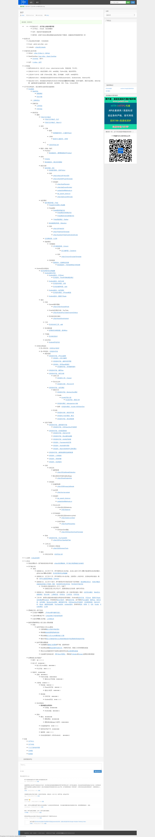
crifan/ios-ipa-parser (63, 492)
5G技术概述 (96, 582)
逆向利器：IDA (49, 168)
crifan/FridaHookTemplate (61, 232)
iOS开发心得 (58, 554)
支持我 (30, 751)
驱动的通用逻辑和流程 (52, 632)
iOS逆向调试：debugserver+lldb (67, 403)
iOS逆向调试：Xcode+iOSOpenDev (73, 406)
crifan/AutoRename (63, 184)
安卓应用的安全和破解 (60, 573)
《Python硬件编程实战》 (53, 612)
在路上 (23, 2)
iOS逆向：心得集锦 (55, 455)
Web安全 (35, 91)
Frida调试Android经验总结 (65, 216)
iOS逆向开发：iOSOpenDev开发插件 (65, 427)
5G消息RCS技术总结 (63, 584)
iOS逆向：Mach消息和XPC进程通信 (64, 449)
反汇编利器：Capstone (68, 251)
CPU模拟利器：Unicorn (60, 246)
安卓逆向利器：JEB (59, 283)
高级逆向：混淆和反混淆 (61, 262)
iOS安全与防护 (54, 348)
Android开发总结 (54, 342)
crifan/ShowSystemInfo (64, 478)
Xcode (97, 604)
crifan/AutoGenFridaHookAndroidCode (65, 235)
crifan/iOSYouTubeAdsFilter (62, 540)
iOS (92, 604)
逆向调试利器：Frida (51, 203)
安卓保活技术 (53, 336)
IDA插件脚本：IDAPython (57, 170)
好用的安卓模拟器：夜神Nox (58, 330)
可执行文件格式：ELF (52, 119)
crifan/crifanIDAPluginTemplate (63, 179)
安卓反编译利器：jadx (60, 286)
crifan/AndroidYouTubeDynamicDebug (65, 312)
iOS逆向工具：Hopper (64, 378)
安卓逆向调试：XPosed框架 (62, 292)
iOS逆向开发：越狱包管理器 (62, 361)
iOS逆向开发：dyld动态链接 (62, 439)
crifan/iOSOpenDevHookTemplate (72, 532)
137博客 (26, 812)
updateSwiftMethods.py (64, 190)
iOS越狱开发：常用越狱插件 (66, 367)
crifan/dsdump (65, 510)
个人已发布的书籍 (34, 747)
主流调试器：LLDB (51, 238)
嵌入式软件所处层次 (52, 629)
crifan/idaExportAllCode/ (65, 197)
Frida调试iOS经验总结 (64, 213)
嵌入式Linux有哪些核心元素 (55, 635)
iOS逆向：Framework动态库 (62, 442)
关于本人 (31, 741)
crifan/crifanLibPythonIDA (61, 176)
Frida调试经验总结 (59, 210)
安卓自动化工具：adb (56, 324)
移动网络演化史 (86, 582)
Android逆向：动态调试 (56, 290)
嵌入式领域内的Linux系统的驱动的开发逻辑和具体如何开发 (65, 639)
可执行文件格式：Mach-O (53, 122)
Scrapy (80, 654)
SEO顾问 (108, 91)
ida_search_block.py (63, 194)
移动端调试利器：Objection (58, 223)
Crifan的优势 (35, 558)
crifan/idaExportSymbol (64, 187)
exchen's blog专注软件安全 (127, 88)
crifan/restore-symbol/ (68, 518)
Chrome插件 (109, 88)
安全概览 (31, 89)
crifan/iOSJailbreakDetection (66, 472)
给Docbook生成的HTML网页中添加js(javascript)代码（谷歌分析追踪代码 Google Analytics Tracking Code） (61, 821)
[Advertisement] (120, 55)
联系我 (30, 754)
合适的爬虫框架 (73, 651)
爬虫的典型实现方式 (55, 648)
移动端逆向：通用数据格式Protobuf (60, 153)
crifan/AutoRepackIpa (68, 524)
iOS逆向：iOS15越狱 (60, 358)
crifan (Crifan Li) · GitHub (42, 53)
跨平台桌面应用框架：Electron (49, 579)
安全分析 (39, 97)
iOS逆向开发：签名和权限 (65, 419)
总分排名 (35, 58)
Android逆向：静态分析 (56, 281)
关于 (37, 2)
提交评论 (98, 771)
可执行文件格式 (46, 117)
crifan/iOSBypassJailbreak (65, 486)
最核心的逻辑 (52, 645)
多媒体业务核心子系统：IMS (46, 584)
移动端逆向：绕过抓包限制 (53, 162)
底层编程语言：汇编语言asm (62, 133)
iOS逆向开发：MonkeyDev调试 (67, 392)
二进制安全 (36, 100)
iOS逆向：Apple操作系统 (61, 445)
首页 (31, 2)
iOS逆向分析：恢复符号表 (65, 412)
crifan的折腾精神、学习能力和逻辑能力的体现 (69, 563)
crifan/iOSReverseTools (60, 548)
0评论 (47, 15)
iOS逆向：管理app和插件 (61, 364)
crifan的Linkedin (40, 47)
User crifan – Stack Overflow (47, 56)
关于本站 (31, 744)
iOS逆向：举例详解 (55, 459)
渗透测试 (39, 93)
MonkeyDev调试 (52, 602)
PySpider (74, 654)
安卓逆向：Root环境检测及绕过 (63, 277)
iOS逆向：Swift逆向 (55, 462)
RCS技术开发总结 (77, 584)
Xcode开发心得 (66, 397)
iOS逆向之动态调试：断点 (65, 416)
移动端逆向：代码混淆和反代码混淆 (68, 265)
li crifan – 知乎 (37, 62)
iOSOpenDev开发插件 (76, 602)
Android (46, 600)
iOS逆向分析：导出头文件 (65, 384)
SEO (67, 833)
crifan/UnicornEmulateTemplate (71, 257)
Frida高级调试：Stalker (60, 219)
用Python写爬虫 (60, 654)
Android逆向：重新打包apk (57, 296)
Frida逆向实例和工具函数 (57, 205)
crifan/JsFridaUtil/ (58, 228)
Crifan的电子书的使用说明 (54, 616)
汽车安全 (39, 109)
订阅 (133, 2)
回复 (38, 781)
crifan (23, 15)
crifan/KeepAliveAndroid (61, 318)
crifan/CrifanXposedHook (61, 307)
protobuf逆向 (69, 604)
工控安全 (39, 106)
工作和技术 (50, 619)
